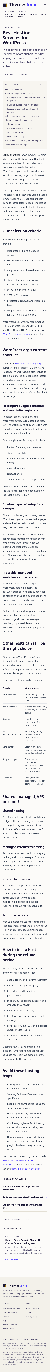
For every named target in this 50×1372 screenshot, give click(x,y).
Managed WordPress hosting (19, 128)
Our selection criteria (14, 89)
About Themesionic (34, 1308)
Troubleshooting (10, 1312)
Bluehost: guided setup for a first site (23, 105)
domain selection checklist (25, 1168)
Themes (6, 1316)
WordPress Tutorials (11, 1308)
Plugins (6, 1320)
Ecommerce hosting (15, 136)
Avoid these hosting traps (16, 144)
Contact (29, 1312)
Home (5, 12)
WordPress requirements (16, 334)
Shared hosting (14, 124)
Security (28, 1219)
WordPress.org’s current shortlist (19, 93)
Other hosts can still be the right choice (22, 116)
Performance (16, 1219)
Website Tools (8, 1328)
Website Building (19, 12)
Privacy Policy (31, 1316)
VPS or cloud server (15, 132)
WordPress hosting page (28, 363)
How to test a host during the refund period (24, 140)
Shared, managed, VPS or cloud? (19, 120)
